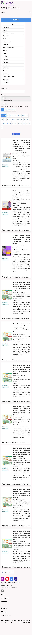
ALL (13, 24)
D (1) (19, 115)
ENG (4, 7)
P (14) (3, 123)
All (2, 109)
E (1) (23, 115)
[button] (4, 104)
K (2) (13, 119)
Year (14, 109)
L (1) (18, 119)
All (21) (4, 115)
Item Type (8, 109)
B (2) (11, 115)
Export (16, 134)
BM (1, 7)
